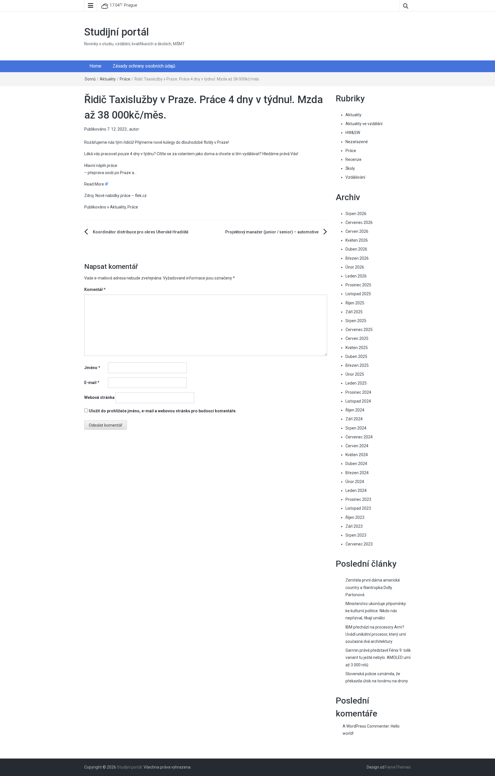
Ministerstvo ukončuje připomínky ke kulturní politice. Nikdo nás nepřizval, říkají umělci (375, 610)
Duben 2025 (356, 356)
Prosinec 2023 (358, 499)
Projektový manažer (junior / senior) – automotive (272, 232)
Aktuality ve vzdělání (363, 123)
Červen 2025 (356, 338)
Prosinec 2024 (358, 392)
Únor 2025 (354, 374)
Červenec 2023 (359, 544)
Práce (125, 79)
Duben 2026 (356, 249)
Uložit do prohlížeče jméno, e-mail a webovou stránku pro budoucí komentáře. (163, 411)
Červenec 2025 (359, 329)
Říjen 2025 (354, 303)
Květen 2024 (356, 454)
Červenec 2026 (359, 222)
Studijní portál (116, 32)
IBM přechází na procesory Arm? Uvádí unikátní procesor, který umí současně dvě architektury (375, 634)
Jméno (92, 367)
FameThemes (398, 767)
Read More (94, 184)
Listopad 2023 (358, 508)
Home (95, 66)
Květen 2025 (356, 347)
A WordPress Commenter (366, 726)
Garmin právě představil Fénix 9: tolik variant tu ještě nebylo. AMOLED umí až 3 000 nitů (378, 657)
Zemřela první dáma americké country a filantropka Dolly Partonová (372, 587)
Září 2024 (354, 419)
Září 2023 (354, 526)
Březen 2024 (357, 472)
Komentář (95, 289)
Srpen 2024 (355, 428)
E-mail (91, 382)
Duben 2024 (356, 463)
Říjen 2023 (354, 517)
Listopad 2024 (358, 401)
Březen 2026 (357, 258)
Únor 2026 (354, 267)
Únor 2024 (354, 481)
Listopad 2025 (358, 294)
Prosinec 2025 (358, 285)
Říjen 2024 (354, 410)
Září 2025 (354, 312)
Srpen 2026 (355, 213)
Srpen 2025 (355, 320)
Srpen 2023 (355, 535)
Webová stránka (99, 397)
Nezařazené (356, 141)
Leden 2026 (356, 276)
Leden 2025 (356, 383)
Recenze (353, 159)
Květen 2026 (356, 240)
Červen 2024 (356, 446)
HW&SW (352, 132)
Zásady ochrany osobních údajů (144, 66)
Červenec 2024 (359, 437)
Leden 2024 (356, 490)
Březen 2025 (357, 365)
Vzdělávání (355, 177)
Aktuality (108, 79)
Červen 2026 (356, 231)
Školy (350, 168)
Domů (90, 79)
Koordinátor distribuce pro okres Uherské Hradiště (140, 232)
